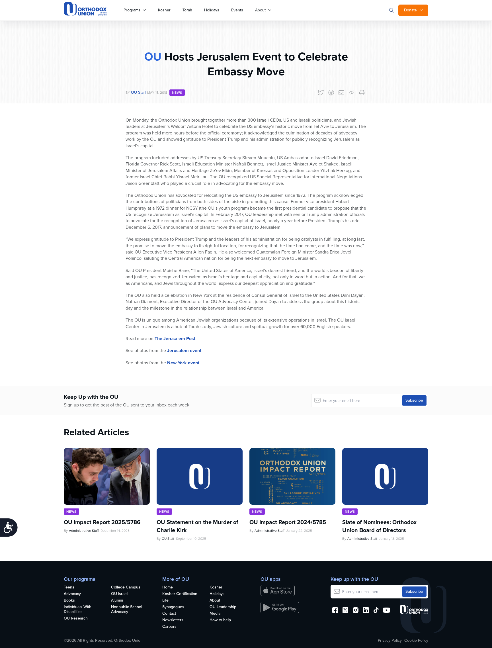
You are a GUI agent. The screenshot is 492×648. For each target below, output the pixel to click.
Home (167, 587)
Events (237, 10)
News (177, 92)
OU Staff (138, 92)
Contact (169, 613)
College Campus (125, 587)
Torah (187, 10)
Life (165, 600)
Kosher (164, 10)
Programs (132, 10)
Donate (410, 10)
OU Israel (119, 594)
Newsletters (172, 620)
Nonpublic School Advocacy (126, 609)
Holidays (211, 10)
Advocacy (72, 594)
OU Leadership (223, 607)
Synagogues (173, 607)
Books (69, 600)
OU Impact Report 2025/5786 (102, 522)
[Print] (361, 92)
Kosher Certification (179, 594)
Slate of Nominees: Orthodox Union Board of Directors (379, 526)
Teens (69, 587)
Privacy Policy (390, 640)
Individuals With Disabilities (77, 609)
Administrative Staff (84, 530)
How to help (220, 620)
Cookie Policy (416, 640)
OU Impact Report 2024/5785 (287, 522)
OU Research (76, 618)
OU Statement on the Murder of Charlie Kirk (197, 526)
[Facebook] (331, 92)
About (260, 10)
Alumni (117, 600)
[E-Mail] (341, 92)
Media (215, 613)
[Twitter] (320, 92)
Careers (169, 626)
